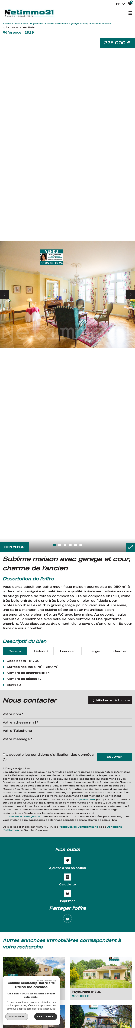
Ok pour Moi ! (45, 1016)
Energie (94, 651)
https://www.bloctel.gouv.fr (21, 816)
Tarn (25, 23)
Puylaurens (36, 23)
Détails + (41, 651)
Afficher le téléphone (113, 700)
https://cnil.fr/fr (85, 799)
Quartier (120, 651)
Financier (67, 651)
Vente (17, 23)
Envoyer (115, 756)
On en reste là (44, 980)
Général (15, 651)
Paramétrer (16, 1016)
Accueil (7, 23)
